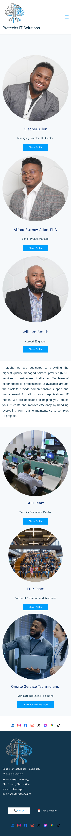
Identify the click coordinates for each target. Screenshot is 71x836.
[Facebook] (25, 725)
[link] (19, 740)
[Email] (32, 725)
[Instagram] (19, 725)
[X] (38, 725)
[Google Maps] (52, 725)
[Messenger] (45, 725)
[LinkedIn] (12, 725)
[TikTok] (58, 725)
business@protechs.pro (16, 793)
